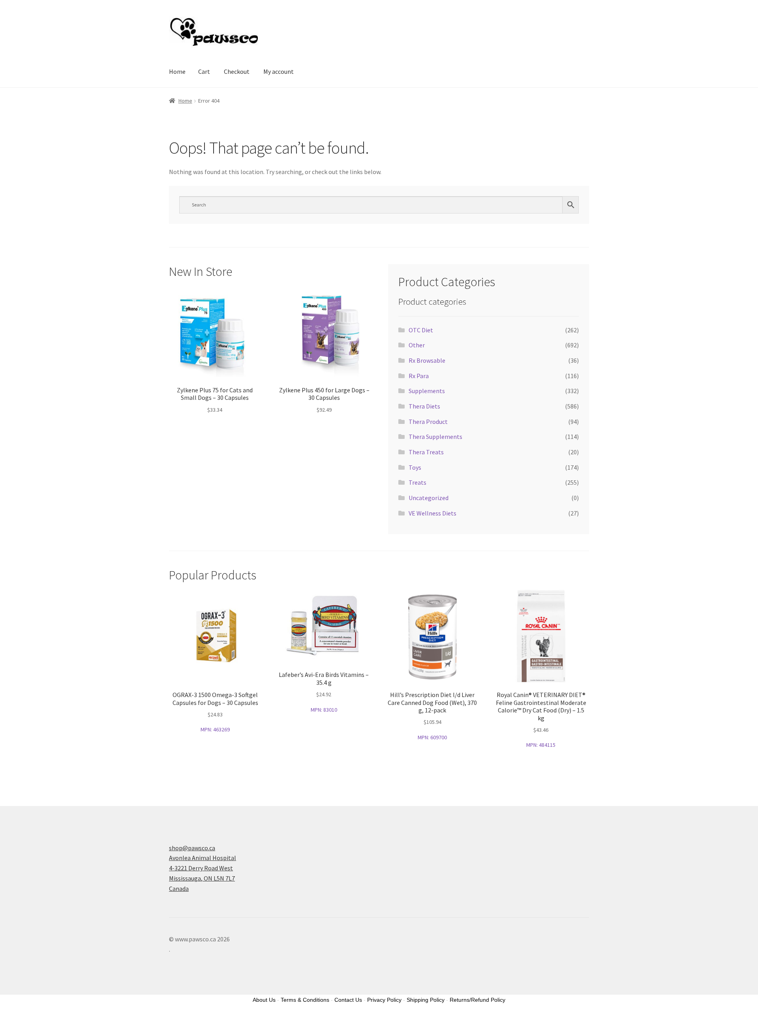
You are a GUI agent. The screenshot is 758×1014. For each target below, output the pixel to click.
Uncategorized (428, 498)
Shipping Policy (426, 1000)
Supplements (427, 391)
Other (417, 345)
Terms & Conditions (305, 1000)
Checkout (237, 71)
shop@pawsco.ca (192, 848)
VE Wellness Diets (432, 513)
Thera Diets (424, 406)
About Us (264, 1000)
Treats (417, 482)
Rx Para (419, 376)
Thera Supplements (435, 436)
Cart (204, 71)
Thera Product (428, 421)
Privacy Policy (384, 1000)
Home (177, 71)
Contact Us (348, 1000)
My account (278, 71)
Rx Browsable (427, 360)
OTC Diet (421, 330)
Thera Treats (426, 452)
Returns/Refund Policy (477, 1000)
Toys (415, 467)
